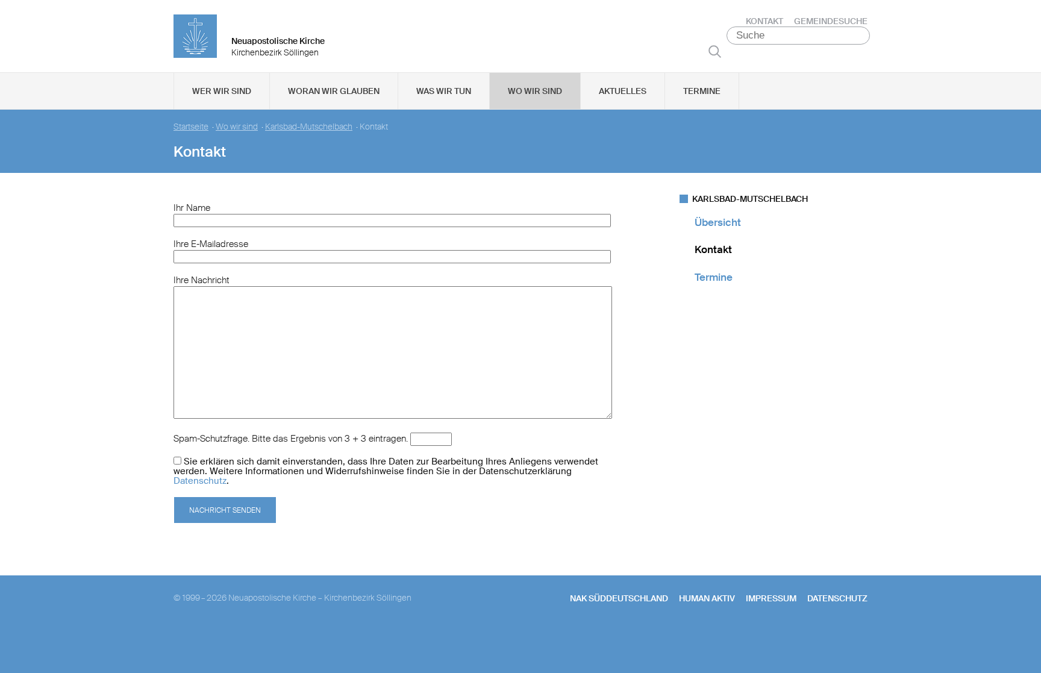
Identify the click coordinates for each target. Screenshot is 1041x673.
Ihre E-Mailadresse (211, 244)
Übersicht (718, 222)
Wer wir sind (221, 91)
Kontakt (764, 21)
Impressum (771, 598)
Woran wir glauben (334, 91)
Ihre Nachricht (202, 280)
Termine (702, 91)
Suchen (714, 51)
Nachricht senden (225, 510)
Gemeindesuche (831, 21)
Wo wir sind (535, 91)
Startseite (191, 127)
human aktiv (707, 598)
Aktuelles (622, 91)
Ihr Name (192, 208)
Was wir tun (443, 91)
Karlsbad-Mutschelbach (308, 127)
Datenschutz (200, 481)
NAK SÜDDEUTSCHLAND (619, 598)
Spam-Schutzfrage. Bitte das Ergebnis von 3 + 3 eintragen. (291, 439)
